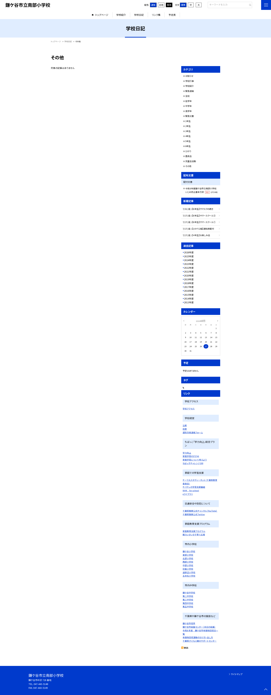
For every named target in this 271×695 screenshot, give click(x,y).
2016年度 (189, 290)
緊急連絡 (189, 91)
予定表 (172, 15)
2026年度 (189, 252)
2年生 (188, 126)
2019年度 (189, 279)
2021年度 (189, 271)
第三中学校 (188, 599)
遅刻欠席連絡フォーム (193, 432)
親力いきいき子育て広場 (194, 534)
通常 (153, 4)
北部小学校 (188, 558)
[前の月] (183, 320)
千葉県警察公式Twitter (194, 514)
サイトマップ (236, 674)
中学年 (188, 105)
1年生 (188, 121)
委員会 (188, 156)
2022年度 (189, 267)
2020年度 (189, 275)
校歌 (185, 428)
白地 (161, 4)
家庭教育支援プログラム (194, 531)
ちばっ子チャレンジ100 (193, 463)
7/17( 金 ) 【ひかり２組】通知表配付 (198, 228)
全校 (187, 95)
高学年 (188, 111)
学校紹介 (121, 15)
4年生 (188, 136)
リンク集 (156, 15)
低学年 (188, 101)
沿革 (185, 425)
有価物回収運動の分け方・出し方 (198, 637)
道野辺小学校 (189, 572)
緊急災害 (189, 116)
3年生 (188, 131)
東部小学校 (188, 554)
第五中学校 (188, 606)
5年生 (188, 141)
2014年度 (189, 298)
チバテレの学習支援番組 (194, 486)
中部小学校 (188, 565)
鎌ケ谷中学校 (189, 592)
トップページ (101, 15)
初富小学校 (188, 568)
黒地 (169, 4)
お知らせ (189, 75)
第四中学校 (188, 603)
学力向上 (187, 452)
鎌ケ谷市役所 (189, 623)
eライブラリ (188, 494)
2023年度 (189, 264)
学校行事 (189, 80)
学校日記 (139, 15)
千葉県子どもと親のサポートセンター (200, 640)
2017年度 (189, 287)
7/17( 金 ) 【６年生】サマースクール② (199, 215)
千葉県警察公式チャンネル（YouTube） (200, 510)
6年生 (188, 146)
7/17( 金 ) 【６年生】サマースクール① (199, 222)
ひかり (188, 151)
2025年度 (189, 256)
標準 (183, 4)
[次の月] (217, 320)
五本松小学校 (189, 575)
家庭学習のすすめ (191, 456)
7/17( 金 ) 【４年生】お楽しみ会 (196, 235)
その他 (188, 166)
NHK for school (191, 490)
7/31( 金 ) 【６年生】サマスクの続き (198, 208)
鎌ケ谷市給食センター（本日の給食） (199, 626)
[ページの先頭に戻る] (265, 689)
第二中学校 (188, 596)
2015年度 (189, 294)
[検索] (249, 4)
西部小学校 (188, 561)
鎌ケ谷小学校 (189, 551)
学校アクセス (189, 408)
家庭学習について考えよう (195, 459)
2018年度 (189, 283)
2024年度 (189, 260)
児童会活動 (190, 161)
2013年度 (189, 302)
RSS (186, 647)
